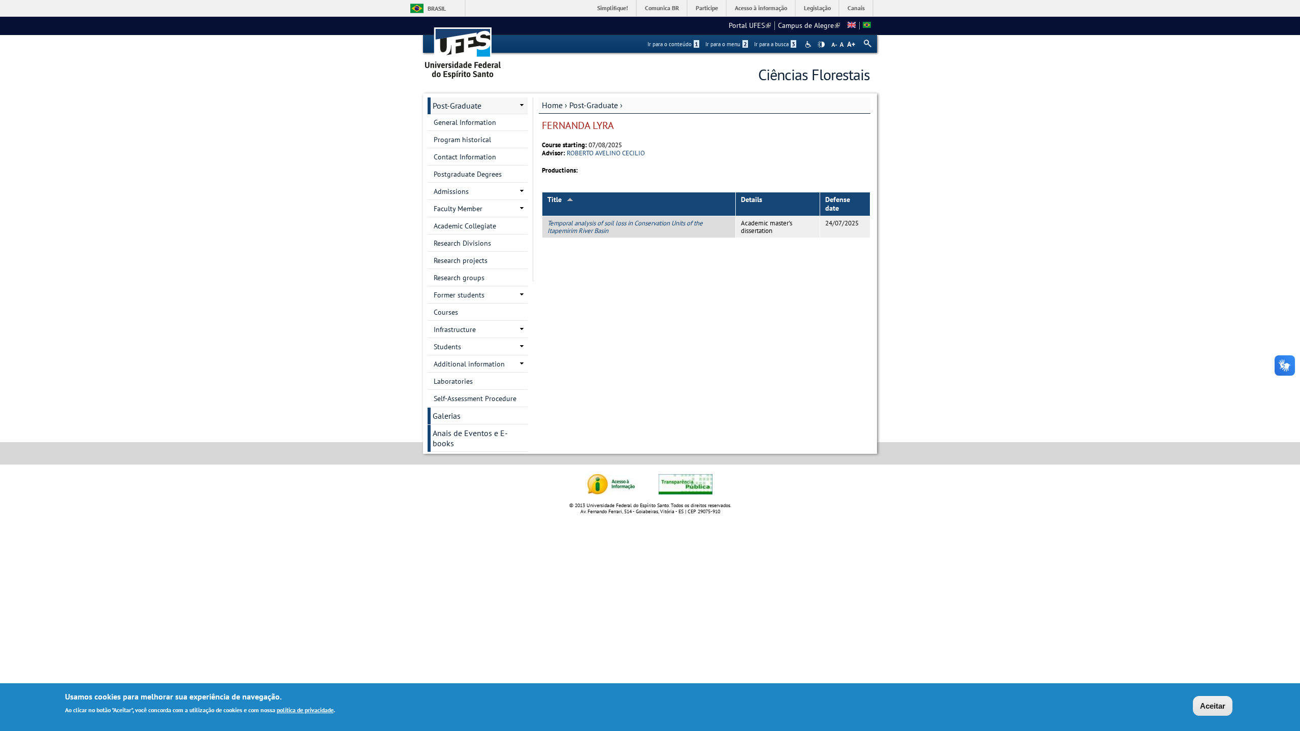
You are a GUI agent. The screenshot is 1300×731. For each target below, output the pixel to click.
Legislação (817, 8)
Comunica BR (662, 8)
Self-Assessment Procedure (475, 398)
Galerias (447, 416)
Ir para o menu (726, 44)
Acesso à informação (761, 8)
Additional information (469, 364)
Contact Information (465, 156)
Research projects (461, 260)
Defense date (837, 204)
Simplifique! (612, 8)
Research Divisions (462, 243)
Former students (459, 295)
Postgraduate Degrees (468, 174)
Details (751, 199)
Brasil (437, 8)
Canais (856, 8)
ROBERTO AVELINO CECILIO (606, 153)
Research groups (459, 277)
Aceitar (1212, 706)
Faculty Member (458, 208)
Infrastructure (455, 329)
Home (552, 105)
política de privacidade (305, 710)
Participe (707, 8)
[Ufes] (463, 49)
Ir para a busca (774, 44)
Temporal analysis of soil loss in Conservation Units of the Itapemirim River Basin (625, 227)
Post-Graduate (593, 105)
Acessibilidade (809, 44)
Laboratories (453, 381)
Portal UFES (750, 25)
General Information (465, 122)
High (821, 44)
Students (447, 346)
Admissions (451, 191)
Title (554, 199)
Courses (446, 312)
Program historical (462, 139)
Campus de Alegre (809, 25)
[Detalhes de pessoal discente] (852, 25)
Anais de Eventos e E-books (470, 438)
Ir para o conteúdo (672, 44)
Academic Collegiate (465, 225)
